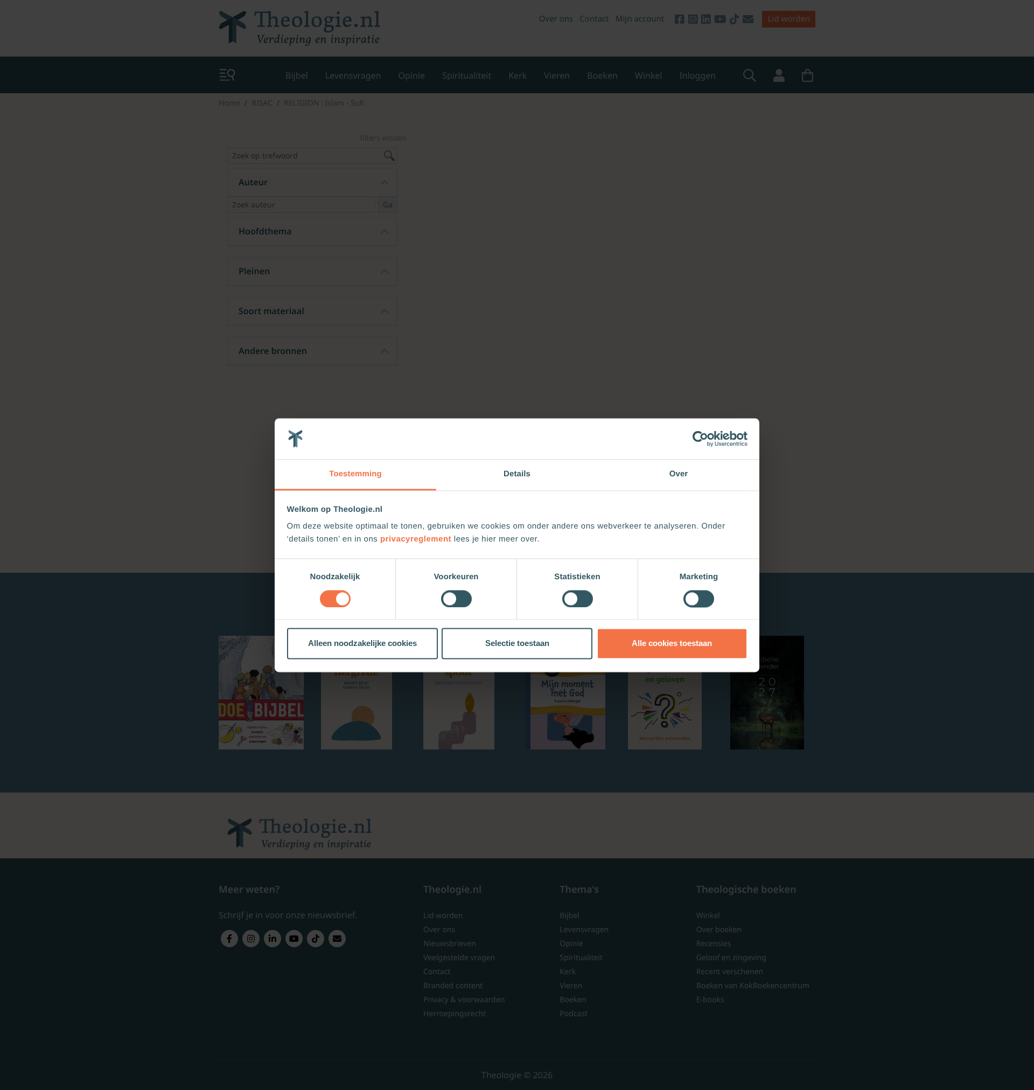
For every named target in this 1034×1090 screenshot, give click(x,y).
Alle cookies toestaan (672, 643)
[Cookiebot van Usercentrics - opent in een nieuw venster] (700, 439)
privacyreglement (415, 539)
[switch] (456, 598)
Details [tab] (517, 474)
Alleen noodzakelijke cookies (362, 643)
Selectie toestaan (517, 643)
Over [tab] (678, 474)
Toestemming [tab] (355, 474)
